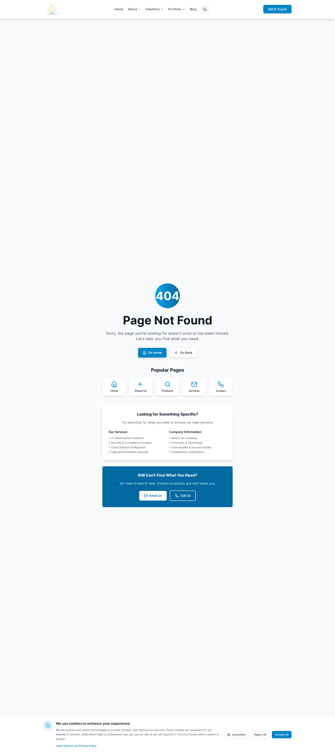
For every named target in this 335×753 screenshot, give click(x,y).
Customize (238, 734)
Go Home (155, 352)
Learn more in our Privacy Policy (76, 745)
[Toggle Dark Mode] (205, 9)
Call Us (185, 495)
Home (119, 9)
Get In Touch (277, 9)
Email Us (155, 495)
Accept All (281, 734)
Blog (193, 9)
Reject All (260, 734)
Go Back (186, 352)
